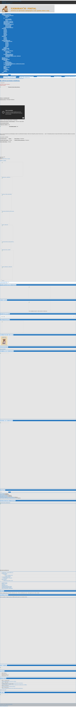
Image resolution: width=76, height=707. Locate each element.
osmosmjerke (7, 69)
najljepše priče (7, 16)
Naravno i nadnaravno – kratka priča (7, 266)
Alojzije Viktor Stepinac (3, 141)
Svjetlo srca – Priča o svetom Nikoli (7, 194)
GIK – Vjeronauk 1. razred (9, 575)
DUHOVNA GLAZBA (7, 23)
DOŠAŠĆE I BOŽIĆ (6, 48)
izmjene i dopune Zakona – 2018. (8, 580)
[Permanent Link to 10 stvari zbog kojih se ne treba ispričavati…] (7, 240)
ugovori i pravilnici (4, 578)
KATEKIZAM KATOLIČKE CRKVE (7, 586)
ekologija (6, 17)
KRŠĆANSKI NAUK (5, 585)
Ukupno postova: (4, 675)
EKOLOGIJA (5, 71)
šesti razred (5, 33)
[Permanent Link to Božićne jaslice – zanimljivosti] (12, 176)
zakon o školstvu (4, 579)
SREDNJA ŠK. (4, 36)
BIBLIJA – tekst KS (4, 583)
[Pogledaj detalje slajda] (40, 310)
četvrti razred (5, 39)
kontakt (3, 72)
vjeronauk (8, 158)
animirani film (7, 51)
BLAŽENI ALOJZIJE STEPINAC (10, 80)
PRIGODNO (3, 57)
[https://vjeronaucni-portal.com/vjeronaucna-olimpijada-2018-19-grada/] (5, 502)
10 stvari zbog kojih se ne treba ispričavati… (8, 241)
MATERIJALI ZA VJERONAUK (6, 14)
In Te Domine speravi (12, 126)
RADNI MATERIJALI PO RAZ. (8, 41)
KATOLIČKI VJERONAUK (6, 59)
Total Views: (3, 674)
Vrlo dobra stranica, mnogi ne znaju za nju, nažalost (9, 681)
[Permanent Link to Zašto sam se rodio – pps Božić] (6, 248)
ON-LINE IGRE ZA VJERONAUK (8, 27)
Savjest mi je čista (3, 99)
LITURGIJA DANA (4, 582)
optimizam (5, 70)
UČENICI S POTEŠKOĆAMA (6, 40)
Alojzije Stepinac (17, 138)
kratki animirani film (8, 52)
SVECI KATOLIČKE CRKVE (8, 64)
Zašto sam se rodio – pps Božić (6, 249)
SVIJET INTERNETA (5, 58)
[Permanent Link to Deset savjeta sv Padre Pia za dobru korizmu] (7, 210)
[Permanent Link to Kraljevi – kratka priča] (6, 223)
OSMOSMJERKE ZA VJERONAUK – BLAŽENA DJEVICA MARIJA (15, 63)
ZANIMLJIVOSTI (4, 595)
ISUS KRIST (5, 60)
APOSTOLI (6, 61)
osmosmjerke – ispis (8, 65)
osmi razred (5, 35)
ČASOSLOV (3, 584)
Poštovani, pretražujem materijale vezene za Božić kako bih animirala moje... (12, 688)
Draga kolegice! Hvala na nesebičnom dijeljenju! (8, 686)
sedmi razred (5, 34)
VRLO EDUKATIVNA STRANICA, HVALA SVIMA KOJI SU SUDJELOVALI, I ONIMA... (14, 684)
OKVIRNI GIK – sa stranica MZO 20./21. (7, 572)
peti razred (5, 32)
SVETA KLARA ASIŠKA (3, 495)
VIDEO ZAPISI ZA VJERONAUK (8, 21)
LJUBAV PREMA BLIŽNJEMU (6, 3)
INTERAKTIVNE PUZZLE (9, 55)
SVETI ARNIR (2, 493)
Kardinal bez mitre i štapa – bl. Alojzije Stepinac (7, 121)
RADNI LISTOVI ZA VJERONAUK (8, 284)
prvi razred (5, 29)
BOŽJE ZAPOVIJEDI (7, 67)
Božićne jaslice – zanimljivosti (6, 177)
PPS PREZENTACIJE (5, 319)
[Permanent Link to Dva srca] (7, 279)
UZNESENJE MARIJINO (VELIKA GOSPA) (6, 497)
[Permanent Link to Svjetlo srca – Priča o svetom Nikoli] (7, 193)
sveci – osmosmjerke (8, 26)
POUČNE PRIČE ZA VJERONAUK (8, 15)
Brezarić (10, 138)
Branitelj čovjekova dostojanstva (20, 140)
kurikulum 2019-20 (4, 573)
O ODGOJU (3, 13)
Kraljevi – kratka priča (5, 224)
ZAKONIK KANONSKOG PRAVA (6, 587)
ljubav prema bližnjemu (8, 19)
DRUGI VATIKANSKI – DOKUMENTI (7, 588)
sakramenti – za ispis (8, 25)
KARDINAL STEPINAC (3, 78)
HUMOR (2, 590)
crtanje (6, 53)
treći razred (5, 38)
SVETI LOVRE (2, 494)
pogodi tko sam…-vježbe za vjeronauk (7, 2)
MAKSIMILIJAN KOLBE (4, 496)
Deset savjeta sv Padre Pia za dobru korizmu (8, 211)
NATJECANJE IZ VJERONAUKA (8, 500)
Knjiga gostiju (3, 678)
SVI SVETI (5, 47)
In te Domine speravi (3, 138)
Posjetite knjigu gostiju (3, 689)
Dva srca (3, 280)
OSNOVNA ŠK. (4, 28)
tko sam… (2, 692)
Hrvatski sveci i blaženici (4, 124)
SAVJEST (5, 66)
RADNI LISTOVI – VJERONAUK (8, 22)
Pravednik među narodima (4, 140)
